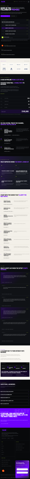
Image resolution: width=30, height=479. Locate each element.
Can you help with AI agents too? (7, 400)
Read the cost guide (6, 219)
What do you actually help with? (7, 391)
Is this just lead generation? (6, 394)
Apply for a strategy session (4, 423)
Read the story (2, 93)
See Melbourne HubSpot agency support (8, 211)
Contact (2, 454)
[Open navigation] (28, 1)
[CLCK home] (3, 1)
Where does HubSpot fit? (5, 397)
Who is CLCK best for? (5, 403)
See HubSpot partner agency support (8, 204)
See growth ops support (7, 151)
